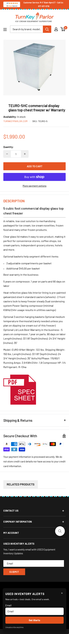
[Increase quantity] (24, 153)
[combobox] (26, 29)
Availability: (10, 116)
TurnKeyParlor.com (15, 121)
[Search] (47, 29)
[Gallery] (34, 67)
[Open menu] (5, 29)
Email (8, 605)
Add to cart (34, 166)
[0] (63, 29)
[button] (60, 531)
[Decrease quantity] (7, 153)
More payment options (34, 185)
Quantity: (8, 146)
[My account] (56, 29)
